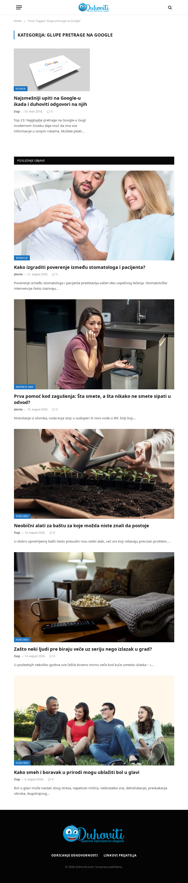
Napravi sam (24, 386)
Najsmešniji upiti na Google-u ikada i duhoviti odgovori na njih (50, 101)
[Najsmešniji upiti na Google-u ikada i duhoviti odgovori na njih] (52, 69)
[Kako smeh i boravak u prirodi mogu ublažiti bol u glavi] (94, 720)
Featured (22, 516)
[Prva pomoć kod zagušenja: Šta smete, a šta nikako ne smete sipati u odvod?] (94, 344)
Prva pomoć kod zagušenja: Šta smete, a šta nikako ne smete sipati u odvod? (92, 399)
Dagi (17, 111)
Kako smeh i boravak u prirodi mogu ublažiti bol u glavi (76, 772)
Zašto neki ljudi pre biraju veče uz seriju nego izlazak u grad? (83, 649)
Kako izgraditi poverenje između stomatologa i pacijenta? (79, 267)
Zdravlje (22, 258)
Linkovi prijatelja (120, 855)
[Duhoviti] (94, 7)
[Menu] (19, 7)
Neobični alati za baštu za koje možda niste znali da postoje (81, 525)
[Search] (169, 7)
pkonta (18, 274)
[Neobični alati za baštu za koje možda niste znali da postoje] (94, 474)
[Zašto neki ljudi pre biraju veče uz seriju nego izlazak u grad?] (94, 597)
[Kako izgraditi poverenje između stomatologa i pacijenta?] (94, 215)
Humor (21, 88)
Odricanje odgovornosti (74, 855)
